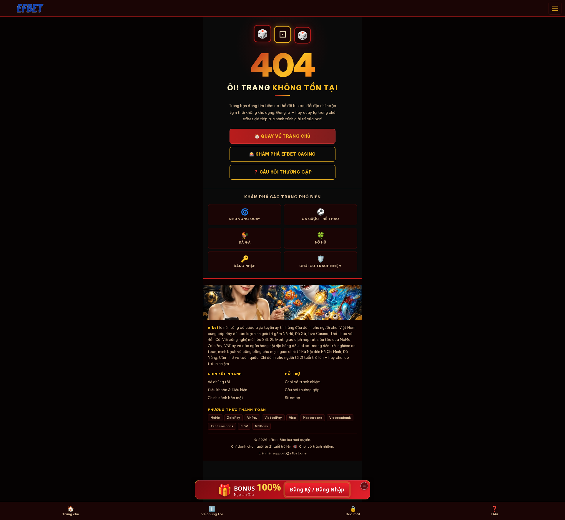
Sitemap (292, 398)
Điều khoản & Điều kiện (227, 390)
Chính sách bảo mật (225, 398)
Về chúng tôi (219, 382)
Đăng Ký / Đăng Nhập (317, 489)
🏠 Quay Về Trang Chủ (282, 136)
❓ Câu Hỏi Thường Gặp (282, 172)
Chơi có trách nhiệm (302, 382)
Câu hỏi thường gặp (302, 390)
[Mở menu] (555, 8)
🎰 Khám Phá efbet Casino (282, 154)
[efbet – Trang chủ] (30, 8)
